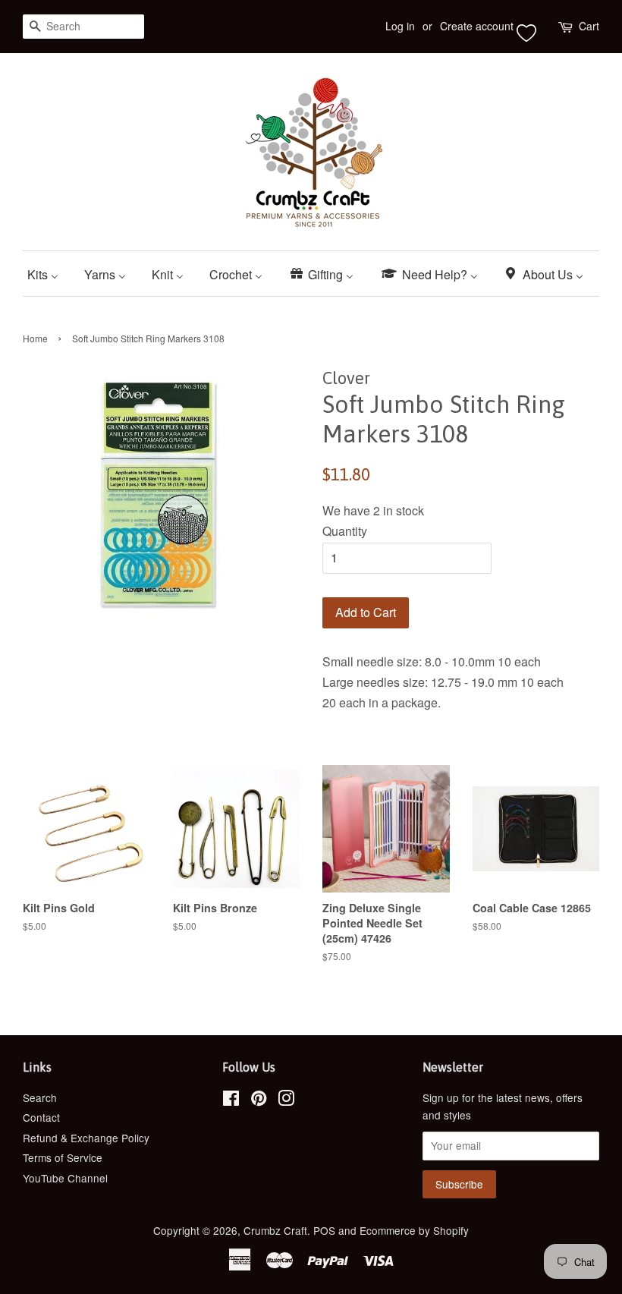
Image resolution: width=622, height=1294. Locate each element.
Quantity (344, 531)
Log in (400, 25)
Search (40, 1097)
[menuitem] (48, 273)
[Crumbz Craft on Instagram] (286, 1100)
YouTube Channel (65, 1177)
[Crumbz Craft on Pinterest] (258, 1100)
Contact (41, 1117)
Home (35, 338)
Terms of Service (62, 1157)
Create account (477, 25)
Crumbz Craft (275, 1230)
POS (324, 1230)
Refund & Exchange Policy (86, 1137)
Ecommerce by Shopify (414, 1230)
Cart (589, 25)
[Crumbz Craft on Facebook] (231, 1100)
